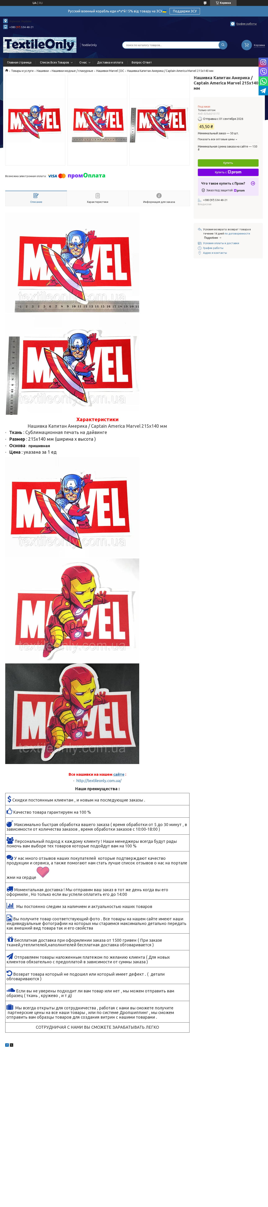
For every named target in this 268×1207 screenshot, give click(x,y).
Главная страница (19, 62)
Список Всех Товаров (54, 62)
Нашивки (43, 71)
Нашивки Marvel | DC (110, 71)
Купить (228, 162)
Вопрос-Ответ (142, 62)
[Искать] (223, 45)
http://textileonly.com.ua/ (98, 780)
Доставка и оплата (110, 62)
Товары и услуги (22, 71)
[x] (11, 1045)
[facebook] (7, 1045)
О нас (83, 62)
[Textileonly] (39, 44)
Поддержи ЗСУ (185, 11)
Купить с (221, 172)
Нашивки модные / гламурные (72, 71)
